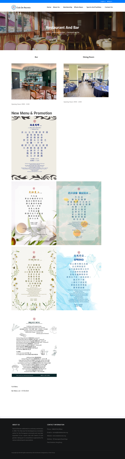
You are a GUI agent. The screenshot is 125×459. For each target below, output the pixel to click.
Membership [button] (67, 7)
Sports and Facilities (58, 32)
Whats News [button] (78, 7)
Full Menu (14, 387)
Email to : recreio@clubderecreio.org (57, 432)
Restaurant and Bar (73, 32)
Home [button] (49, 7)
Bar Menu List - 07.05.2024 (20, 391)
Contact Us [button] (109, 7)
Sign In (110, 1)
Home (48, 32)
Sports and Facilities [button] (94, 7)
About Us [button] (56, 7)
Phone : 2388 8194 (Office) (54, 429)
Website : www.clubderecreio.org (56, 436)
